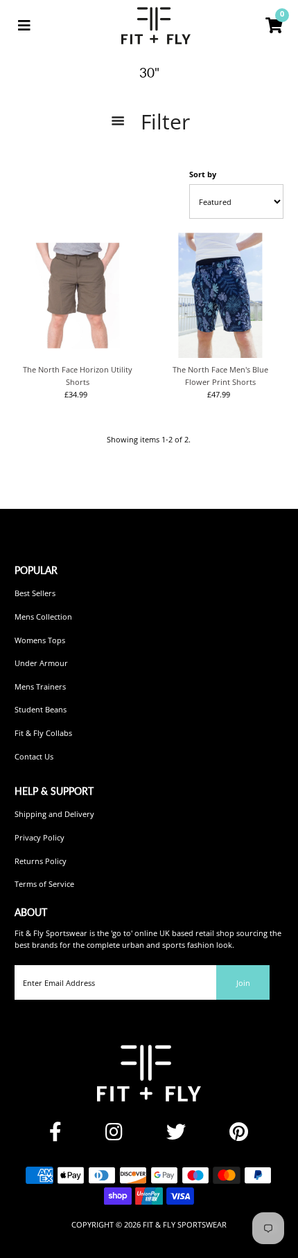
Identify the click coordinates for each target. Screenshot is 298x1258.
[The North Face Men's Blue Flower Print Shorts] (220, 295)
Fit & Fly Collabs (43, 733)
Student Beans (41, 709)
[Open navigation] (24, 25)
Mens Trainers (40, 686)
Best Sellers (35, 593)
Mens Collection (43, 616)
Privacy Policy (39, 837)
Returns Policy (41, 861)
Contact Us (34, 756)
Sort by (202, 174)
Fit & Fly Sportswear (185, 1224)
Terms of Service (44, 884)
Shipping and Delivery (54, 814)
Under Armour (41, 663)
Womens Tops (40, 640)
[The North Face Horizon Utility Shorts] (77, 295)
